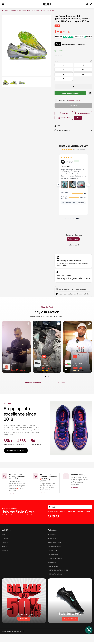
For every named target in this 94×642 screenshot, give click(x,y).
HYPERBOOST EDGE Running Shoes (51, 363)
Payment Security (78, 474)
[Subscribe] (90, 507)
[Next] (88, 185)
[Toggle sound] (4, 369)
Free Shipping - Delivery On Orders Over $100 (17, 476)
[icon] (28, 324)
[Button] (91, 61)
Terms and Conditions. (75, 100)
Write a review (73, 239)
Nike (60, 56)
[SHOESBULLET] (47, 4)
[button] (91, 4)
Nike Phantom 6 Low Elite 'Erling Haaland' (80, 363)
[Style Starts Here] (70, 600)
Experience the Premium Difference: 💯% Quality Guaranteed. (48, 477)
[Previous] (58, 185)
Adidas (44, 360)
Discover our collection (15, 450)
